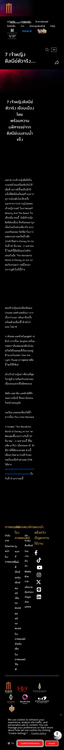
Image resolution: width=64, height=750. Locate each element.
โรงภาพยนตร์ (42, 21)
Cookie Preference (30, 743)
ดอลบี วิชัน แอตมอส (18, 598)
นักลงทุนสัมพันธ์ (37, 26)
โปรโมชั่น (11, 26)
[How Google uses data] (47, 733)
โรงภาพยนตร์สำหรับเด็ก (20, 641)
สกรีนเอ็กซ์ (18, 580)
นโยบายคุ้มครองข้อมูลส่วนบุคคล (29, 597)
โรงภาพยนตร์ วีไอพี (20, 662)
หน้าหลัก (11, 21)
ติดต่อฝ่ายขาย (28, 576)
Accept (52, 743)
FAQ (52, 26)
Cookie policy (38, 733)
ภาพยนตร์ (25, 21)
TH (12, 743)
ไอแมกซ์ (17, 551)
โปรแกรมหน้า (9, 548)
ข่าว (22, 26)
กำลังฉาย (7, 538)
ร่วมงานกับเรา (27, 558)
